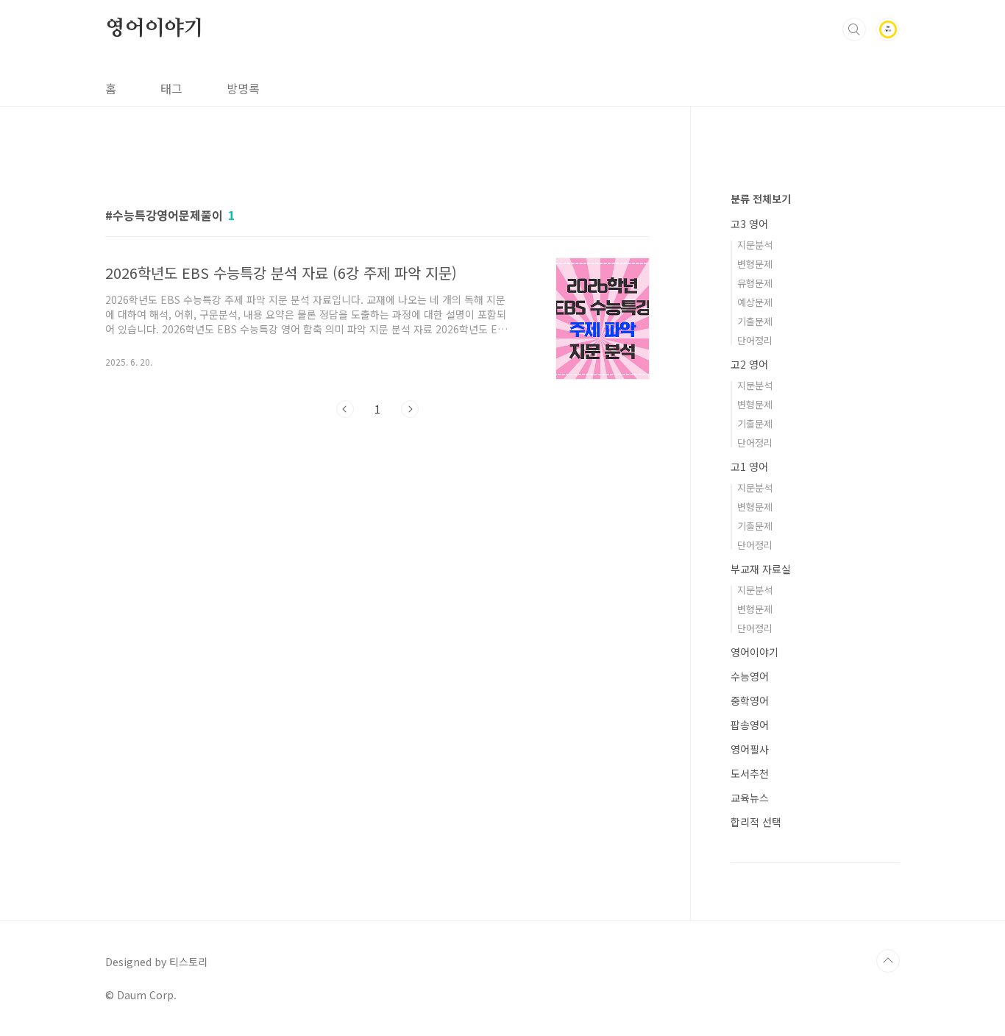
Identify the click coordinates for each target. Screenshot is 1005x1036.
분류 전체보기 (761, 198)
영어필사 (750, 749)
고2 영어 (749, 364)
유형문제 (755, 283)
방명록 (243, 88)
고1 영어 (749, 466)
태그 (171, 88)
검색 (854, 29)
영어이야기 (154, 28)
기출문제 (755, 321)
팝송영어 (750, 724)
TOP (888, 961)
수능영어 (750, 676)
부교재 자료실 (761, 568)
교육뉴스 (750, 797)
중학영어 (750, 700)
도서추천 (750, 773)
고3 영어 (749, 223)
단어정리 (755, 340)
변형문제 (755, 264)
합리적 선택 (756, 822)
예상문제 (755, 302)
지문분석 (755, 245)
